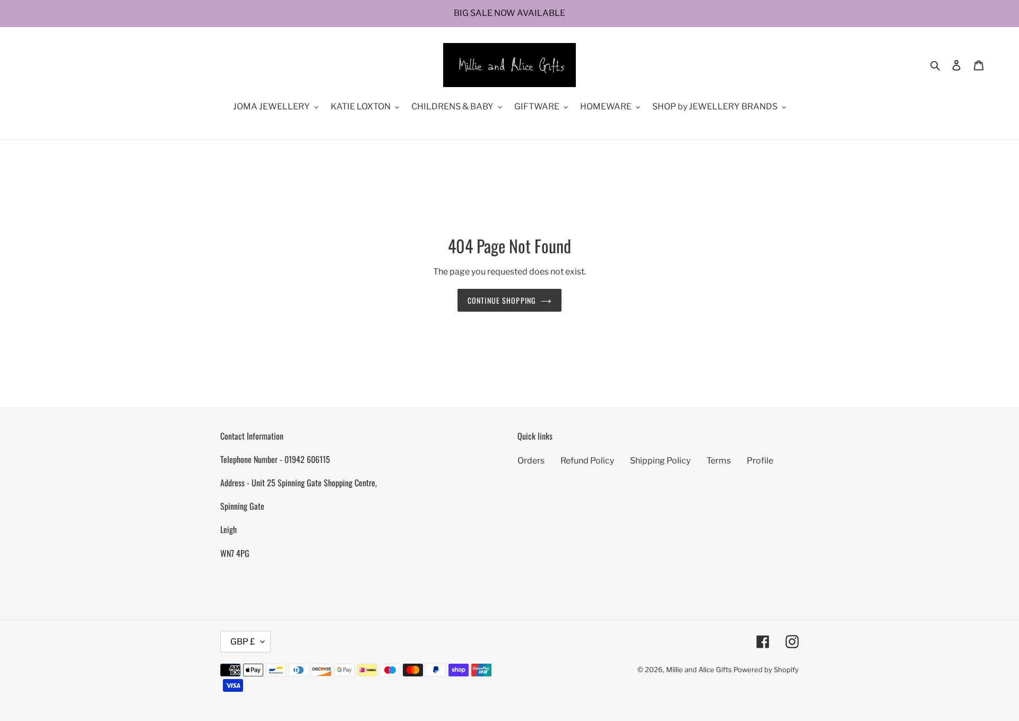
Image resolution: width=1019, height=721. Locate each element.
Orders (531, 461)
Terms (718, 461)
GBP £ (242, 642)
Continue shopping (502, 300)
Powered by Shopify (766, 669)
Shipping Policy (660, 461)
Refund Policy (587, 461)
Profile (760, 461)
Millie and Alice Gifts (699, 669)
